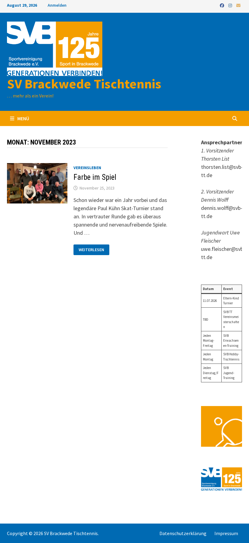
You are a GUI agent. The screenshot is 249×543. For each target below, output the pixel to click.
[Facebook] (222, 5)
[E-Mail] (238, 5)
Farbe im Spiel (94, 177)
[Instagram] (231, 5)
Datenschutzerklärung (182, 533)
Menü (22, 118)
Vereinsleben (87, 167)
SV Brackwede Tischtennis (84, 83)
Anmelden (57, 5)
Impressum (226, 533)
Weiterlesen (91, 249)
